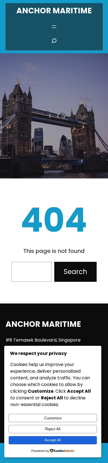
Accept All (53, 440)
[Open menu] (54, 26)
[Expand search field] (54, 42)
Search (75, 271)
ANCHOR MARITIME (54, 10)
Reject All (52, 429)
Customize (52, 418)
